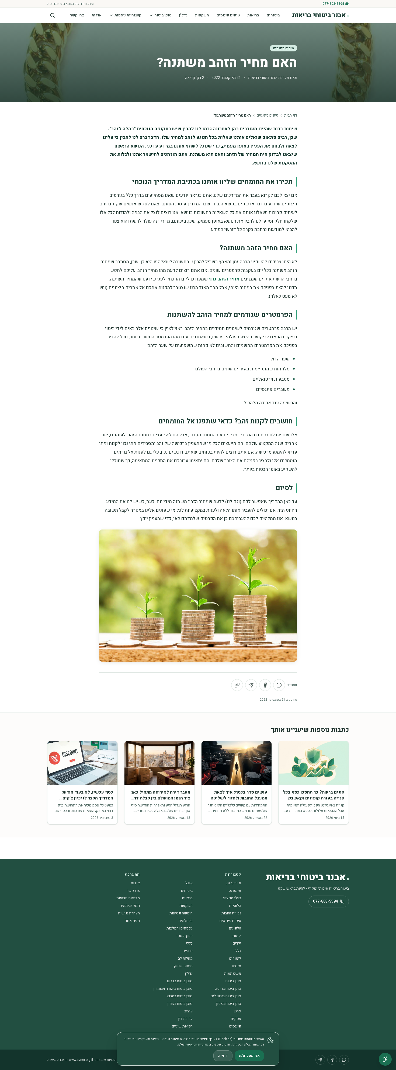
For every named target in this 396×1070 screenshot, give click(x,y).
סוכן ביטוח (163, 15)
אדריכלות (233, 883)
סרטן (237, 1011)
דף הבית (290, 115)
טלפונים (235, 928)
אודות (97, 15)
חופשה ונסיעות (181, 913)
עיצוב (188, 1011)
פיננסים (235, 1026)
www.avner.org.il (81, 1059)
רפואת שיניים (182, 1026)
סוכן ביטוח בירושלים (226, 996)
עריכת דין (185, 1019)
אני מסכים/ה (249, 1055)
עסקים (236, 1019)
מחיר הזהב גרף (224, 279)
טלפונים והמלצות (179, 928)
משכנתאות (232, 973)
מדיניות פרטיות (128, 898)
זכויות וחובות (231, 913)
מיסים (236, 966)
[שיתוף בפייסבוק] (265, 685)
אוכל (189, 883)
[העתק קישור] (237, 685)
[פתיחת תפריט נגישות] (385, 1059)
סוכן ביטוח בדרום (180, 981)
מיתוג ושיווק (183, 966)
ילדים (237, 943)
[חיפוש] (52, 15)
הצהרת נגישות (129, 913)
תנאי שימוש (130, 905)
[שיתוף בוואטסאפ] (279, 685)
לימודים (235, 958)
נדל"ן (183, 15)
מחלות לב (185, 958)
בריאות (253, 15)
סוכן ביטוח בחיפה (228, 988)
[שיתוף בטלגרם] (251, 685)
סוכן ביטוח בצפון (228, 1003)
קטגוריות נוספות (127, 15)
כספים (188, 951)
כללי (189, 943)
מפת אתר (132, 921)
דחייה (223, 1055)
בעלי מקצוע (232, 898)
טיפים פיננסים (228, 15)
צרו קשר (77, 15)
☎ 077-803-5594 (335, 4)
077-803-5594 (325, 901)
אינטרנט (235, 890)
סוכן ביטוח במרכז (179, 996)
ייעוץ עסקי (184, 936)
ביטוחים (273, 15)
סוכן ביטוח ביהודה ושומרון (173, 988)
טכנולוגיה (186, 921)
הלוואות (235, 905)
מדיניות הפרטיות (197, 1044)
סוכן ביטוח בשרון (180, 1003)
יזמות (236, 936)
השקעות (202, 15)
